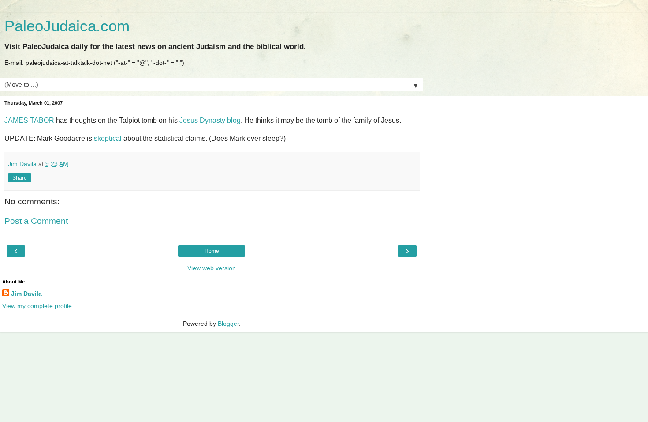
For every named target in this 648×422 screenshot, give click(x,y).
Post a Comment (36, 221)
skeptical (108, 138)
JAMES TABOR (29, 120)
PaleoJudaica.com (67, 26)
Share (19, 178)
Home (212, 251)
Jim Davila (26, 293)
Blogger (228, 323)
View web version (211, 267)
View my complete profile (37, 305)
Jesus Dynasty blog (210, 120)
